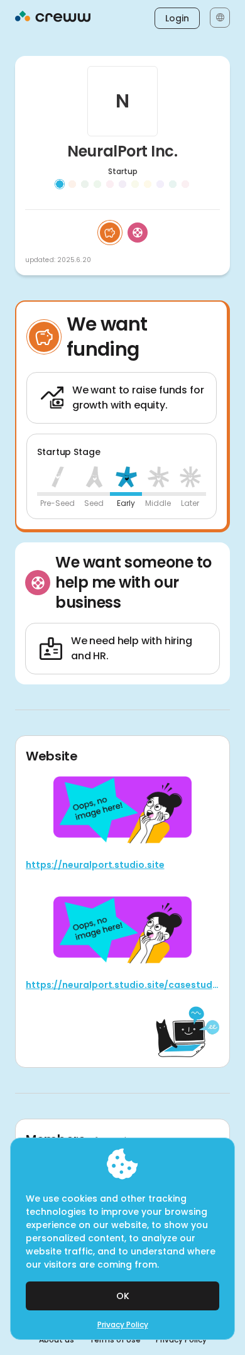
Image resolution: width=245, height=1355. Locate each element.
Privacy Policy (122, 1324)
